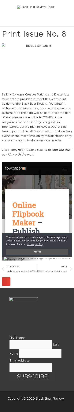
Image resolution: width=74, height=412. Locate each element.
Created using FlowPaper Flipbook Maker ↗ (49, 258)
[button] (6, 281)
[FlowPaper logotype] (16, 260)
